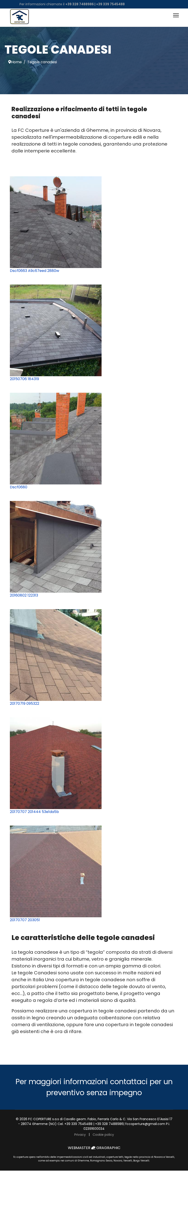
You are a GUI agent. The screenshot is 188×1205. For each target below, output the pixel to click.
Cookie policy (103, 1134)
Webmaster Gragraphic (94, 1147)
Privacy (80, 1134)
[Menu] (176, 15)
